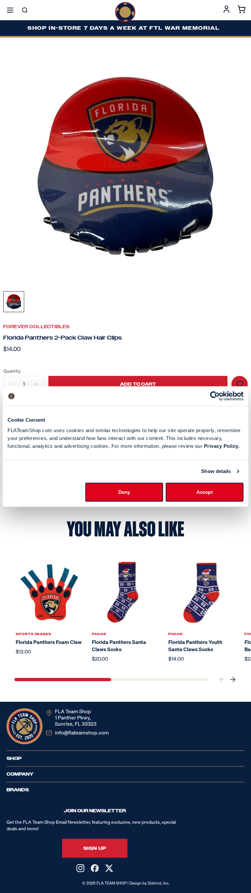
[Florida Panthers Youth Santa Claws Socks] (202, 592)
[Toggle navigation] (10, 10)
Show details (216, 471)
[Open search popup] (25, 10)
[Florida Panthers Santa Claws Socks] (125, 592)
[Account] (226, 10)
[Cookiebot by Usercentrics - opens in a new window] (214, 396)
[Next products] (233, 679)
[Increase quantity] (36, 384)
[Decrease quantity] (11, 384)
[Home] (125, 12)
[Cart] (241, 10)
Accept (204, 492)
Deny (124, 492)
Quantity (12, 371)
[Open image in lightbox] (125, 166)
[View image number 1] (13, 301)
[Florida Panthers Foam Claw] (49, 592)
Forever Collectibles (36, 327)
